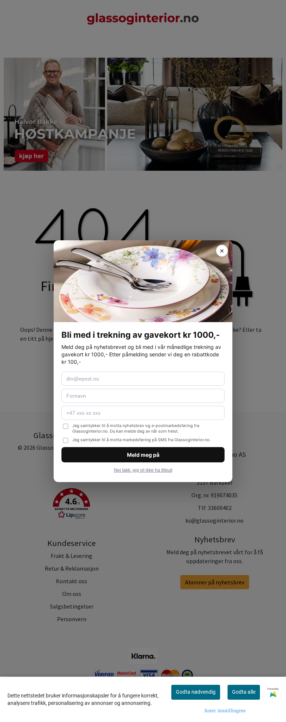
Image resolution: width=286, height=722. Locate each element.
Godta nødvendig (196, 692)
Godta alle (243, 692)
